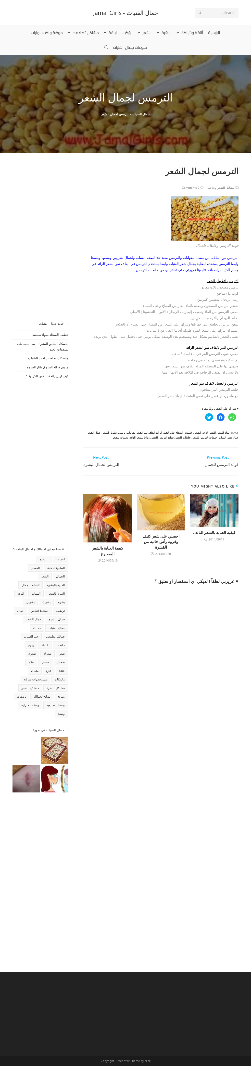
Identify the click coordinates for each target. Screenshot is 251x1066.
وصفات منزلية (30, 705)
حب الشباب (31, 636)
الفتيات (36, 593)
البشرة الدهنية (56, 568)
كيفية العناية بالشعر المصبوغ (107, 550)
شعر (62, 654)
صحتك (61, 662)
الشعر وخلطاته (193, 432)
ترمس (121, 432)
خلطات (60, 645)
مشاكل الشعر (30, 688)
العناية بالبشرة (56, 585)
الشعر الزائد (209, 432)
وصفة (61, 714)
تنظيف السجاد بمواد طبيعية (50, 334)
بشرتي (30, 602)
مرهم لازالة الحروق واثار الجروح (47, 367)
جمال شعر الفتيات (228, 437)
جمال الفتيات (141, 114)
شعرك (47, 654)
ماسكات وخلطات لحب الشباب (48, 358)
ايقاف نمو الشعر (146, 432)
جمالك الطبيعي (55, 636)
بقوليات (131, 432)
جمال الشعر (94, 432)
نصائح (61, 696)
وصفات (21, 696)
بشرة (61, 602)
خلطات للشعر (183, 437)
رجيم (31, 645)
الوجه (21, 593)
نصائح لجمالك (42, 696)
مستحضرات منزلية (35, 679)
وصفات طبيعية (56, 705)
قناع (48, 671)
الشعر (45, 576)
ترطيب (60, 611)
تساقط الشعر (39, 611)
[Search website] (106, 47)
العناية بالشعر (56, 593)
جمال (20, 611)
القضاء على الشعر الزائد (169, 432)
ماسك (34, 671)
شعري (32, 654)
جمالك (37, 628)
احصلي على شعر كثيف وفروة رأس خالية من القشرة (160, 541)
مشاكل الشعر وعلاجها (220, 188)
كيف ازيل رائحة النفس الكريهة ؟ (47, 376)
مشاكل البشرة (56, 688)
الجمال (60, 576)
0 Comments (190, 188)
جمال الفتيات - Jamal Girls (125, 13)
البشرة (44, 559)
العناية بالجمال (30, 585)
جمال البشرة (57, 619)
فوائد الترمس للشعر (162, 437)
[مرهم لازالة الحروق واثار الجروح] (26, 778)
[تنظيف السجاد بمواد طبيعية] (54, 750)
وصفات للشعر (120, 437)
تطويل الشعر (109, 432)
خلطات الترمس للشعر (204, 437)
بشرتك (46, 602)
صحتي (45, 662)
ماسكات (59, 679)
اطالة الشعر (223, 432)
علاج (31, 662)
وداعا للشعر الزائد (140, 437)
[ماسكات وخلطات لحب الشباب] (54, 778)
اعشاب (60, 559)
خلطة (45, 645)
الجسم (35, 568)
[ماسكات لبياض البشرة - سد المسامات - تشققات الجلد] (26, 750)
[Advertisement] (40, 238)
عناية (62, 671)
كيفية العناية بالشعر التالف (214, 532)
